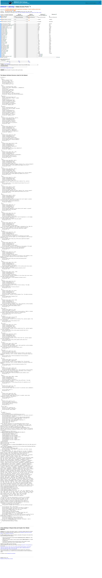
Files (35, 12)
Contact (11, 558)
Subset (32, 12)
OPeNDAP (22, 532)
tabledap (11, 7)
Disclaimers (2, 558)
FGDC (16, 12)
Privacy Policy (7, 558)
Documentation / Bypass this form (6, 67)
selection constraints (9, 533)
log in (100, 2)
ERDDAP (3, 7)
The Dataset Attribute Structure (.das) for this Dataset (14, 75)
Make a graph (39, 12)
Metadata (23, 12)
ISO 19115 (19, 12)
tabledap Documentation (11, 553)
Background (28, 12)
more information (7, 63)
